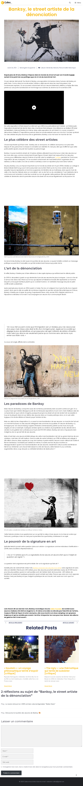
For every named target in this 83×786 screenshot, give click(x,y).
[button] (70, 2)
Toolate (58, 157)
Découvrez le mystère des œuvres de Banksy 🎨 (23, 713)
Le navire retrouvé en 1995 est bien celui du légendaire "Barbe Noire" (30, 704)
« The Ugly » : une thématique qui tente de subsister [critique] (61, 671)
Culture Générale (46, 68)
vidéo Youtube (56, 609)
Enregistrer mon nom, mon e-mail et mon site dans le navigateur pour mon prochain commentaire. (38, 767)
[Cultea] (6, 2)
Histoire (56, 68)
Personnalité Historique (67, 68)
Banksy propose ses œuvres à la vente (47, 568)
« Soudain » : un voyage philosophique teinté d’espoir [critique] (21, 671)
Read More (8, 686)
